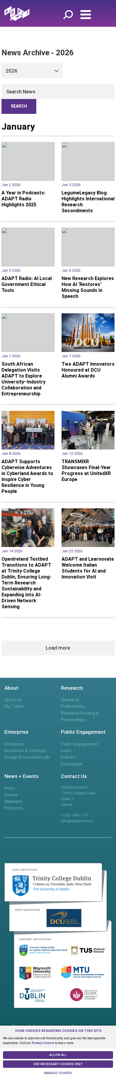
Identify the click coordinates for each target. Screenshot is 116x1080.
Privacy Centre (43, 1043)
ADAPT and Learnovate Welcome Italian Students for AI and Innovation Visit (88, 568)
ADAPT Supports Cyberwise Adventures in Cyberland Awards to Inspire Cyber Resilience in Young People (27, 476)
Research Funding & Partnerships (80, 716)
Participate (71, 764)
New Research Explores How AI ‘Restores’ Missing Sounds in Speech (88, 287)
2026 (12, 71)
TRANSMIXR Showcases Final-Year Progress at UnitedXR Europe (86, 470)
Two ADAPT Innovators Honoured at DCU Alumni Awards (88, 370)
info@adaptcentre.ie (77, 821)
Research (70, 699)
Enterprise (14, 744)
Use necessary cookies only (58, 1064)
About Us (13, 699)
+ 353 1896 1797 (75, 815)
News (9, 788)
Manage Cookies (58, 1073)
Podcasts (13, 808)
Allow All (58, 1055)
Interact (68, 757)
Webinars (13, 801)
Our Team (13, 706)
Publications (73, 706)
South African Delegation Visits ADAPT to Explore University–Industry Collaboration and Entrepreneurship (23, 379)
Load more (58, 648)
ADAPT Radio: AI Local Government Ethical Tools (26, 284)
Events (11, 795)
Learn (66, 750)
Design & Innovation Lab (27, 757)
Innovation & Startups (25, 750)
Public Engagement (79, 744)
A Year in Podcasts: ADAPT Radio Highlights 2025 (23, 198)
